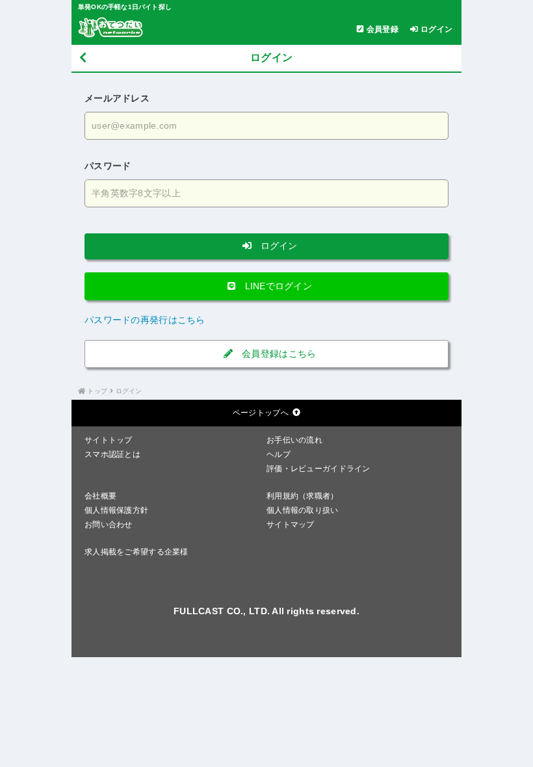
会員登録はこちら (278, 353)
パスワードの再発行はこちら (144, 320)
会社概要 (100, 495)
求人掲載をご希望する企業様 (136, 551)
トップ (97, 391)
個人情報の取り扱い (302, 510)
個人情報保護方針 (116, 510)
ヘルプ (278, 454)
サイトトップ (108, 440)
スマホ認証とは (112, 454)
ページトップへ (261, 412)
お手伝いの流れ (294, 440)
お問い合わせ (108, 524)
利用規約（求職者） (302, 495)
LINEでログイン (277, 286)
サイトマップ (290, 524)
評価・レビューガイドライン (318, 468)
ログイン (277, 245)
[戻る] (83, 58)
